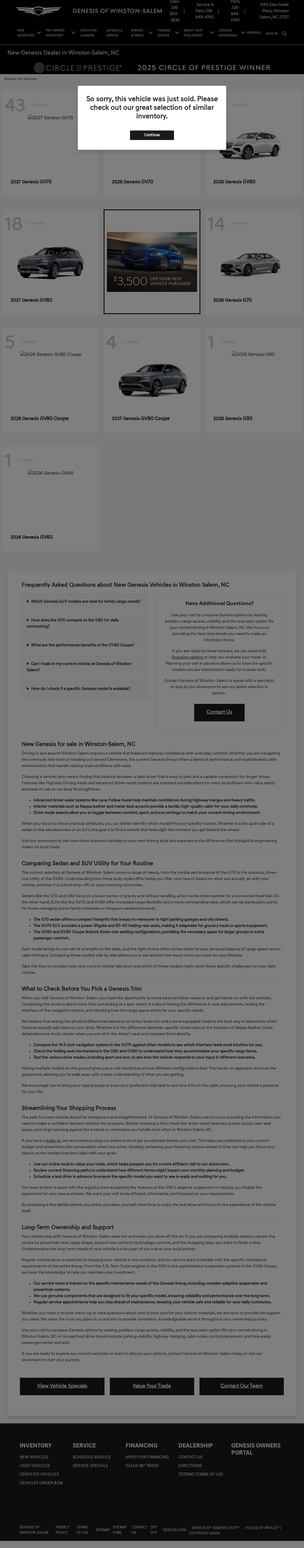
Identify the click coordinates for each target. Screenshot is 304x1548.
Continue (152, 135)
